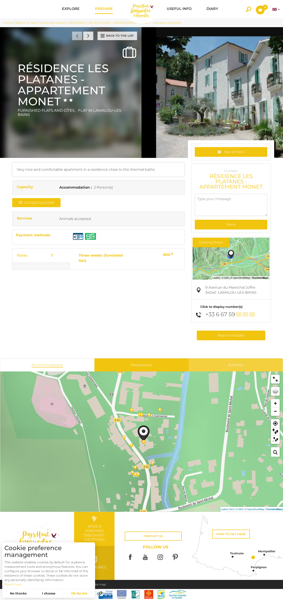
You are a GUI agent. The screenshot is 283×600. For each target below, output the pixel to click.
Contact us (153, 536)
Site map (99, 584)
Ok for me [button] (79, 593)
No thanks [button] (18, 593)
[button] (70, 9)
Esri (232, 509)
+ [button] (275, 403)
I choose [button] (48, 593)
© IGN (239, 509)
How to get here (231, 534)
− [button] (275, 411)
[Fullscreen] (275, 379)
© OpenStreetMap (254, 509)
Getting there (211, 242)
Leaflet (224, 509)
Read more (12, 584)
